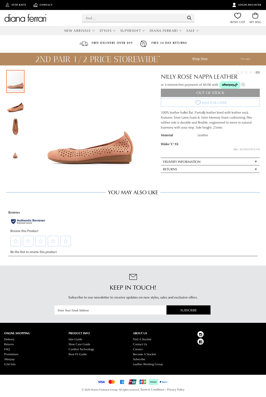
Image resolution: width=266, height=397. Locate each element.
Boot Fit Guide (78, 354)
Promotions (11, 354)
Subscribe (188, 310)
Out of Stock (210, 92)
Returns (9, 344)
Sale (190, 30)
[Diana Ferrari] (25, 18)
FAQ (7, 349)
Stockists (19, 4)
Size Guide (75, 339)
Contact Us (140, 344)
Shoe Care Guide (79, 344)
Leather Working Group (148, 364)
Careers (138, 349)
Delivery (9, 339)
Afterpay (9, 359)
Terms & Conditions (152, 389)
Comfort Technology (81, 349)
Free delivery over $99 (112, 43)
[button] (15, 104)
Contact (46, 4)
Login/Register (249, 4)
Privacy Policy (176, 389)
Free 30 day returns (169, 43)
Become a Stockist (144, 354)
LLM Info (10, 364)
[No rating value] (247, 72)
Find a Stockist (142, 339)
